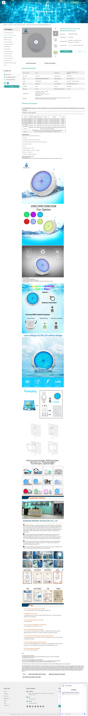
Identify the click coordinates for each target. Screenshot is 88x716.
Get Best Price (66, 51)
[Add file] (62, 714)
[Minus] (85, 685)
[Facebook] (30, 706)
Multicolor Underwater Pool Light (57, 674)
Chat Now (12, 86)
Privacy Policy (13, 714)
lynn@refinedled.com (11, 77)
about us (36, 2)
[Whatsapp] (5, 83)
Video (5, 700)
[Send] (85, 714)
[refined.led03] (43, 706)
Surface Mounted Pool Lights (19, 24)
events (59, 2)
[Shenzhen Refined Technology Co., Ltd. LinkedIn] (38, 706)
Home (31, 2)
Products (10, 24)
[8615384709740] (40, 706)
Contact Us (6, 705)
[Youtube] (35, 706)
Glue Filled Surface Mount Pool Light (32, 677)
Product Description (50, 63)
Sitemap (18, 714)
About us (6, 696)
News (5, 703)
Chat (75, 2)
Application (6, 698)
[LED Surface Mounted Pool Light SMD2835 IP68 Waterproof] (37, 42)
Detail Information (31, 63)
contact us (66, 2)
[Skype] (8, 83)
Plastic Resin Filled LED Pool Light (37, 674)
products (42, 2)
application (49, 2)
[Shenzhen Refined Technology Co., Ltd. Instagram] (32, 706)
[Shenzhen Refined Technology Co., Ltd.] (3, 2)
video (54, 2)
